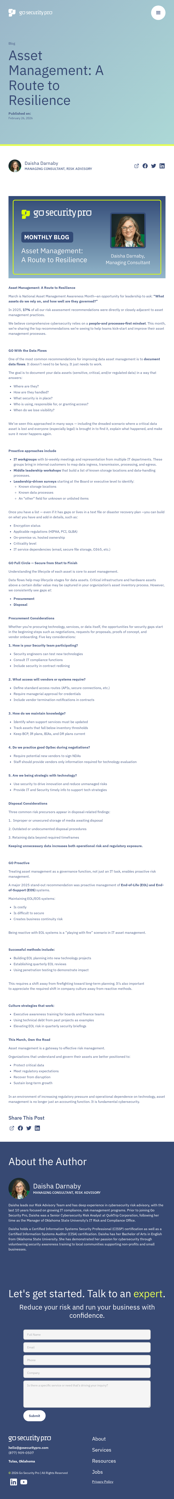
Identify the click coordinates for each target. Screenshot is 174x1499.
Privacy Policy (102, 1481)
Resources (104, 1460)
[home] (30, 13)
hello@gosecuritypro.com (28, 1447)
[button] (158, 13)
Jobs (97, 1471)
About (99, 1438)
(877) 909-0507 (21, 1453)
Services (101, 1449)
